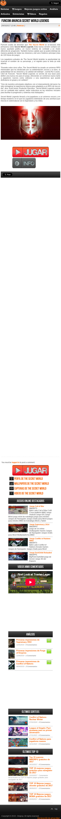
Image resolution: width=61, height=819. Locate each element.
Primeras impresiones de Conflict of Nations (27, 662)
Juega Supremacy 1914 (39, 525)
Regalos (43, 14)
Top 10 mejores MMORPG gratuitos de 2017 (39, 759)
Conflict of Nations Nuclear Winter (37, 718)
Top (55, 809)
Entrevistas (18, 14)
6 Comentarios (44, 764)
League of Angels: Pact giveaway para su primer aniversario (40, 730)
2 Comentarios (31, 666)
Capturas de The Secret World (30, 489)
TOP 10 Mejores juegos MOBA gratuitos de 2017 (40, 795)
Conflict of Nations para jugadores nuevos (40, 740)
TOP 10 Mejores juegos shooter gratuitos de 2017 (41, 784)
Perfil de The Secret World (28, 479)
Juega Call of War (36, 506)
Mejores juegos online (35, 9)
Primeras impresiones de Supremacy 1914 (27, 641)
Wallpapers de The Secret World (31, 484)
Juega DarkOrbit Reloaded (40, 553)
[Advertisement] (30, 312)
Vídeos (32, 14)
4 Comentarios (44, 799)
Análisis (54, 9)
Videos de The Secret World (28, 493)
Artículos (5, 14)
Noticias (5, 9)
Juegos (18, 9)
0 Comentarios (31, 645)
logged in (15, 462)
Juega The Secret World (30, 470)
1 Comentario (31, 656)
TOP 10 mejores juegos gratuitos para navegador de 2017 (40, 770)
